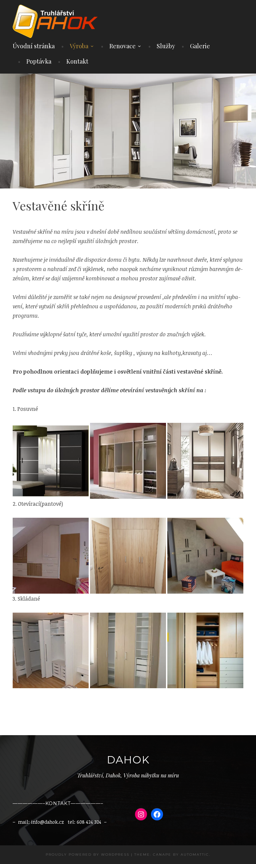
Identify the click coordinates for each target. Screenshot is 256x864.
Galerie (200, 46)
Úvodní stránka (34, 46)
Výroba (79, 46)
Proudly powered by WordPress (87, 854)
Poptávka (38, 61)
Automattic (195, 854)
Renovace (122, 46)
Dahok (128, 759)
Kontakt (77, 61)
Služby (166, 46)
